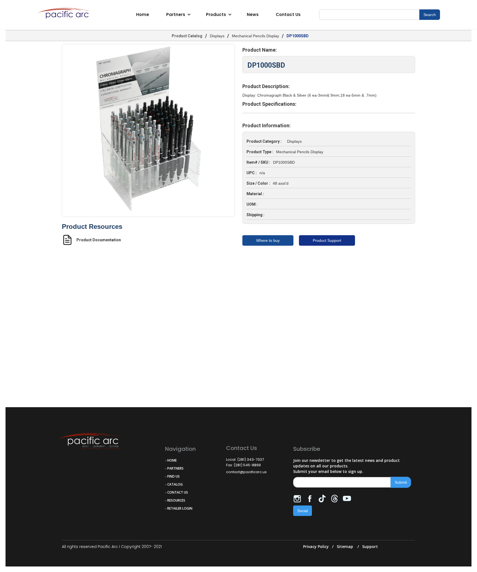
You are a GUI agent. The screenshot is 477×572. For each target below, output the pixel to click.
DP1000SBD (298, 36)
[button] (177, 14)
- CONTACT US (176, 492)
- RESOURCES (175, 500)
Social (302, 511)
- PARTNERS (174, 468)
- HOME (171, 460)
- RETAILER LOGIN (178, 508)
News (253, 14)
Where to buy (268, 240)
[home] (64, 14)
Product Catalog (187, 36)
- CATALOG (174, 484)
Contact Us (288, 14)
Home (142, 14)
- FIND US (172, 476)
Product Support (327, 240)
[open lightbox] (148, 130)
